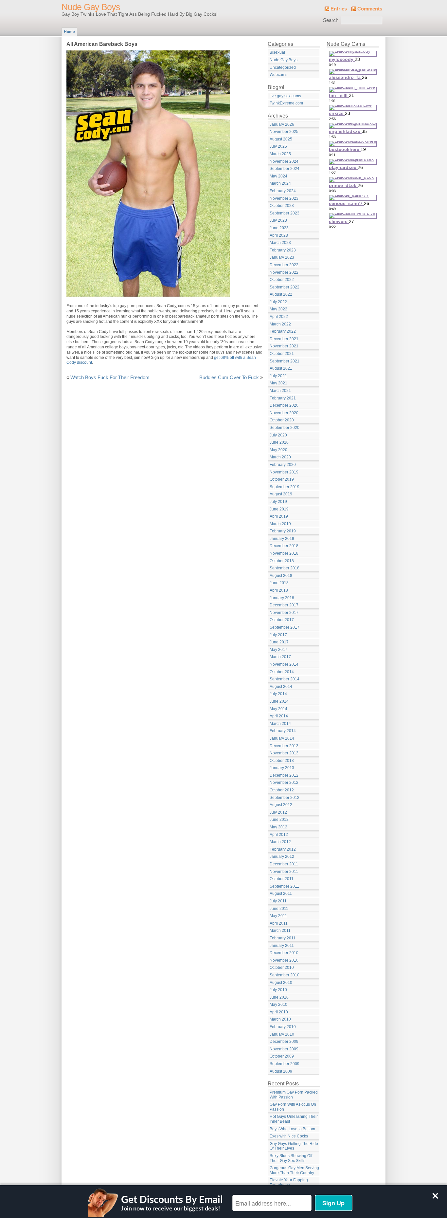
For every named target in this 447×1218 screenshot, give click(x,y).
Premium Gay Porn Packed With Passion (294, 1094)
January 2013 (282, 768)
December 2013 (284, 746)
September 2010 (284, 975)
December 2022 (284, 265)
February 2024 (283, 191)
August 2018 (281, 575)
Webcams (278, 74)
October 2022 (282, 279)
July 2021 (278, 376)
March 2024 (280, 183)
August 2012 (281, 805)
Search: (331, 20)
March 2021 (280, 390)
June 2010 (279, 997)
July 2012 (278, 812)
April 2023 (279, 235)
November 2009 (284, 1049)
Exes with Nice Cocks (289, 1136)
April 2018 (279, 590)
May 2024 (278, 176)
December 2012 (284, 775)
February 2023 (283, 250)
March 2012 (280, 842)
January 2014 (282, 738)
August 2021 (281, 368)
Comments (369, 8)
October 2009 (282, 1056)
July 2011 (278, 901)
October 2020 (282, 420)
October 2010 (282, 967)
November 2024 (284, 161)
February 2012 (283, 849)
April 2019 (279, 516)
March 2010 (280, 1019)
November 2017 (284, 612)
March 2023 (280, 242)
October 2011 (282, 879)
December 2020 (284, 405)
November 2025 (284, 131)
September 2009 (284, 1063)
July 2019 (278, 501)
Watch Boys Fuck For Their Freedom (110, 377)
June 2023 (279, 228)
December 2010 (284, 952)
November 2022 (284, 272)
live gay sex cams (285, 96)
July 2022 (278, 302)
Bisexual (277, 52)
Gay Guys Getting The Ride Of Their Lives (294, 1146)
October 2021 (282, 353)
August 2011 (281, 893)
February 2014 (283, 731)
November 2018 (284, 553)
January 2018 (282, 598)
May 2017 (278, 649)
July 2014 (278, 694)
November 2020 (284, 413)
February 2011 (282, 938)
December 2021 (284, 339)
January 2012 (282, 856)
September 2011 (284, 886)
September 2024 (284, 168)
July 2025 (278, 146)
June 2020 (279, 442)
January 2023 (282, 257)
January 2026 (282, 124)
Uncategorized (283, 67)
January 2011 (282, 945)
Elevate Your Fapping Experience (289, 1182)
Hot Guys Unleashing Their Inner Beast (294, 1119)
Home (69, 31)
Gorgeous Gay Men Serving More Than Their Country (294, 1170)
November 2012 (284, 782)
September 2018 (284, 568)
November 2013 (284, 753)
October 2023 (282, 205)
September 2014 (284, 679)
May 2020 (278, 450)
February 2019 (283, 531)
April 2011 (279, 923)
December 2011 (284, 864)
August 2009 (281, 1071)
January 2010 (282, 1034)
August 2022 (281, 294)
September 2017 (284, 627)
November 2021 (284, 346)
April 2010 (279, 1012)
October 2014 (282, 672)
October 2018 (282, 561)
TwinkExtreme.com (286, 103)
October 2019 (282, 479)
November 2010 (284, 960)
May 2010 (278, 1004)
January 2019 (282, 538)
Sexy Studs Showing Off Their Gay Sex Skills (291, 1158)
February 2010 (283, 1026)
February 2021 (283, 398)
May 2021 (278, 383)
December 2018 (284, 546)
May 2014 (278, 709)
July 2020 (278, 435)
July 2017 (278, 635)
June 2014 (279, 701)
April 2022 (279, 316)
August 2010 (281, 982)
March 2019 (280, 524)
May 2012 (278, 827)
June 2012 (279, 819)
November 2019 (284, 472)
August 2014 (281, 686)
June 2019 (279, 509)
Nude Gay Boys (91, 7)
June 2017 (279, 642)
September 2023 (284, 213)
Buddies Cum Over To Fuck (229, 377)
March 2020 (280, 457)
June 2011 (279, 908)
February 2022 (283, 331)
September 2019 (284, 487)
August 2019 (281, 494)
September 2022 (284, 287)
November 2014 (284, 664)
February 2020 (283, 464)
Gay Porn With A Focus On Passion (293, 1107)
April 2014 (279, 716)
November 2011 (284, 871)
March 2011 (280, 930)
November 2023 (284, 198)
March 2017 (280, 657)
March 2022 (280, 324)
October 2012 (282, 790)
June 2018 (279, 583)
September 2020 (284, 427)
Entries (339, 8)
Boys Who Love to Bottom (292, 1129)
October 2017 (282, 620)
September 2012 (284, 797)
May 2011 (278, 915)
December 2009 (284, 1041)
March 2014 (280, 723)
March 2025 (280, 154)
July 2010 (278, 989)
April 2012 (279, 834)
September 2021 (284, 361)
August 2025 (281, 139)
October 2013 (282, 760)
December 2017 (284, 605)
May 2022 (278, 309)
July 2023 (278, 220)
